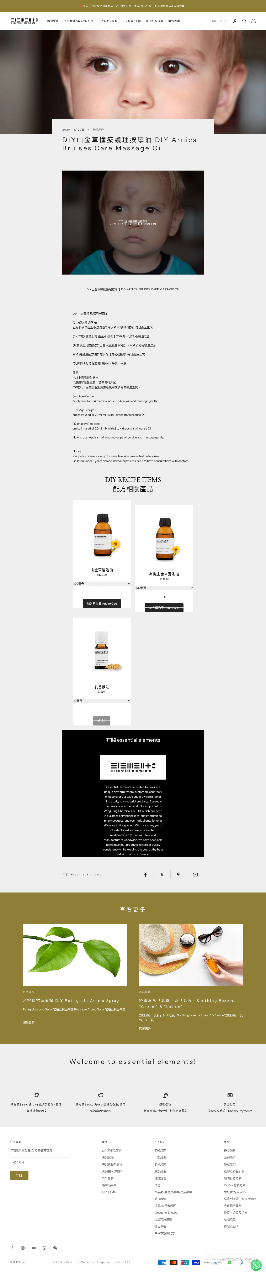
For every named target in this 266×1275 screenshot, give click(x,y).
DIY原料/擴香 (108, 20)
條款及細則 (231, 1226)
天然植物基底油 (112, 1164)
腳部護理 (160, 1171)
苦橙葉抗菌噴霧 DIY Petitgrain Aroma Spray (71, 1000)
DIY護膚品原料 (112, 1150)
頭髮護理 (160, 1164)
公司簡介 (230, 1157)
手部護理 (160, 1157)
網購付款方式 (232, 1178)
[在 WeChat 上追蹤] (55, 1248)
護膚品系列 (109, 1185)
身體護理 (98, 129)
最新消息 (230, 1150)
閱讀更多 (28, 1022)
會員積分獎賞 (232, 1206)
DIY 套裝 (107, 1178)
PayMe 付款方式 (234, 1185)
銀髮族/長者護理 (165, 1206)
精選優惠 (53, 20)
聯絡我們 (230, 1164)
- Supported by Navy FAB (112, 1262)
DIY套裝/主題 (131, 20)
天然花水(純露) (112, 1171)
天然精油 (108, 1157)
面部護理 (145, 992)
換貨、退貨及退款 (235, 1212)
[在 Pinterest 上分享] (179, 874)
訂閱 (19, 1175)
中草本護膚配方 (164, 1233)
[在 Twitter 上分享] (162, 874)
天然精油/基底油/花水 (79, 20)
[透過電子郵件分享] (195, 874)
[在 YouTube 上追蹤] (34, 1248)
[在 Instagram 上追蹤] (23, 1248)
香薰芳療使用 (163, 1219)
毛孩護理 (160, 1199)
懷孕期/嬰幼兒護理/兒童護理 (173, 1192)
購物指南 (174, 20)
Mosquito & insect (166, 1212)
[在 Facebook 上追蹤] (12, 1248)
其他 (157, 1185)
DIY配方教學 (154, 20)
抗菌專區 (29, 992)
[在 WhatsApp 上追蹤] (44, 1248)
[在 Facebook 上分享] (145, 874)
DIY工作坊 (109, 1192)
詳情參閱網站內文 (174, 6)
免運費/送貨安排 (235, 1192)
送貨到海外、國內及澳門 (240, 1199)
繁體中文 (217, 21)
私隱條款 (230, 1219)
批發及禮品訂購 (234, 1171)
